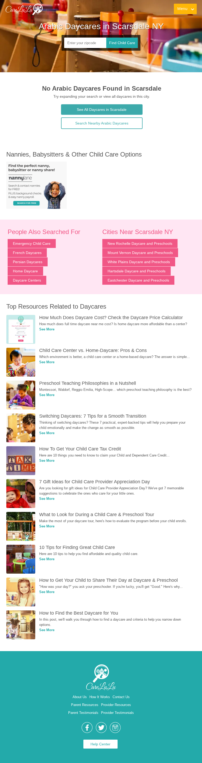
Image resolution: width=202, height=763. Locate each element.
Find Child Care (122, 43)
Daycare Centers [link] (27, 280)
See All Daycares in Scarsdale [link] (102, 109)
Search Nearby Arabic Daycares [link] (101, 123)
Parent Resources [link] (84, 705)
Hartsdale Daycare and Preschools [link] (136, 271)
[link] (24, 9)
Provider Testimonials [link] (117, 713)
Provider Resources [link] (116, 705)
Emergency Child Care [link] (31, 243)
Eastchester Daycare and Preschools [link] (138, 280)
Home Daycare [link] (25, 271)
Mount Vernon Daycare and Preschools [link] (140, 253)
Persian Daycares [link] (27, 262)
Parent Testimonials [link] (83, 713)
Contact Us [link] (121, 697)
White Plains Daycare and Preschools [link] (139, 262)
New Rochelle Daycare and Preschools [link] (140, 243)
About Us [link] (80, 697)
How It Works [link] (99, 697)
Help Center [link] (100, 744)
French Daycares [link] (27, 253)
